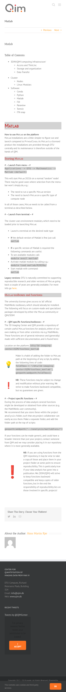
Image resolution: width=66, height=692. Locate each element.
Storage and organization (29, 68)
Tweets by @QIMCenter (16, 614)
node (22, 198)
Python (20, 95)
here (14, 288)
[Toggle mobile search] (53, 4)
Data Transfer (23, 72)
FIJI (18, 101)
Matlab (20, 98)
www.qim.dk (16, 596)
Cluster (14, 77)
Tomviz (20, 108)
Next (56, 30)
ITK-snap (21, 112)
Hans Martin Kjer (37, 533)
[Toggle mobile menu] (59, 4)
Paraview (21, 105)
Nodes (20, 81)
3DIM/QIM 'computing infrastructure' (28, 61)
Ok (55, 686)
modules (38, 220)
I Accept (17, 645)
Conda (20, 91)
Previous (47, 30)
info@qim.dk (17, 593)
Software (15, 88)
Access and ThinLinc (27, 65)
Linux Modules (24, 84)
